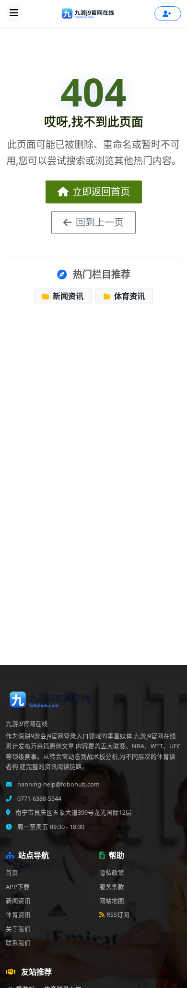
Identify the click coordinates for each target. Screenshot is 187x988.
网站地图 (111, 901)
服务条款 (111, 887)
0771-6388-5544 (38, 799)
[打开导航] (14, 13)
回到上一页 (100, 222)
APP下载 (18, 887)
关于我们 (18, 929)
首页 (12, 873)
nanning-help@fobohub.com (58, 784)
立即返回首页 (101, 191)
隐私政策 (111, 873)
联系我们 (18, 943)
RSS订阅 (117, 915)
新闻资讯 (67, 296)
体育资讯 (128, 296)
